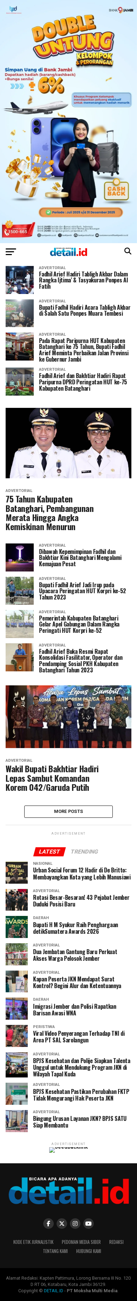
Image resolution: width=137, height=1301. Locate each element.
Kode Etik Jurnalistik (33, 1242)
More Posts (68, 811)
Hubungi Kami (88, 1251)
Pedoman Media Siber (81, 1242)
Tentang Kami (55, 1251)
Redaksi (116, 1242)
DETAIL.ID (53, 1290)
